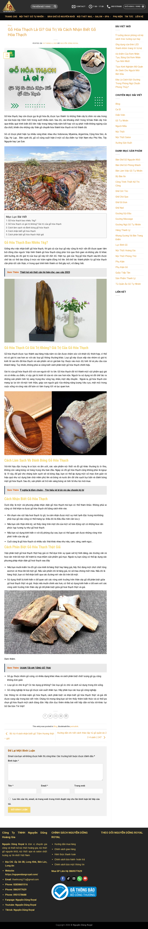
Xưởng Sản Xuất (123, 142)
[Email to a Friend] (55, 716)
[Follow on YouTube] (85, 878)
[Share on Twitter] (50, 716)
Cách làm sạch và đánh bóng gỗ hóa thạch (28, 227)
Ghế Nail (119, 207)
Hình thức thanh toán (65, 854)
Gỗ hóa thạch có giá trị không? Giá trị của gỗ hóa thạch (34, 224)
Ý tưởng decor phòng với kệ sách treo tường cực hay (129, 37)
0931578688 (19, 894)
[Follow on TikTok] (68, 878)
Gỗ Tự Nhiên (121, 120)
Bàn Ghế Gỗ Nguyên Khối (61, 16)
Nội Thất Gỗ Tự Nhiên (31, 16)
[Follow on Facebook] (62, 878)
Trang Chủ (11, 16)
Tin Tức (129, 16)
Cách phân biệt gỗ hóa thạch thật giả (26, 234)
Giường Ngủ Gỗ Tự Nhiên (128, 224)
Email (44, 786)
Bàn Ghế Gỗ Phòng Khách (128, 165)
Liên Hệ (139, 16)
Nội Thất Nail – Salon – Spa (93, 16)
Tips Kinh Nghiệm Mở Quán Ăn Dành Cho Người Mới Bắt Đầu (129, 70)
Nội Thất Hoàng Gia (125, 250)
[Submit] (55, 6)
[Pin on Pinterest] (60, 716)
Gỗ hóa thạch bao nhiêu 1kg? (22, 220)
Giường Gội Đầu (123, 213)
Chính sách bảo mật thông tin (69, 864)
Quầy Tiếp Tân (122, 272)
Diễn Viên (120, 115)
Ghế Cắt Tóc (121, 191)
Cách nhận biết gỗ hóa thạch (22, 231)
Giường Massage (124, 219)
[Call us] (79, 878)
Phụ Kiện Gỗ (121, 267)
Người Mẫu (121, 126)
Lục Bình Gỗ (121, 244)
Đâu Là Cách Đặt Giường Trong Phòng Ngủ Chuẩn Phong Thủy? (127, 83)
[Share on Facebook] (45, 716)
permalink (74, 726)
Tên (10, 786)
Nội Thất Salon (123, 137)
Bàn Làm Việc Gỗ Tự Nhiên (128, 170)
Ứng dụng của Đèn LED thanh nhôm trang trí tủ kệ (128, 46)
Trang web (79, 786)
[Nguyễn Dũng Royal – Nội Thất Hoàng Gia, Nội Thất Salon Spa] (14, 6)
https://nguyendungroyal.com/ (21, 874)
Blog (9, 25)
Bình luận (13, 761)
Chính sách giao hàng (65, 849)
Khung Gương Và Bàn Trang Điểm (129, 237)
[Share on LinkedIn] (66, 716)
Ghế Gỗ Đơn (121, 202)
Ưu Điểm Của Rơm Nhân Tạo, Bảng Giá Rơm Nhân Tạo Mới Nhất (127, 57)
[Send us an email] (73, 878)
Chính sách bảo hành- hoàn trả (69, 859)
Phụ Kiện (118, 16)
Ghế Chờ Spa (121, 196)
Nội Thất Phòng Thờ (125, 256)
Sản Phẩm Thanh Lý (125, 278)
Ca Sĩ (118, 109)
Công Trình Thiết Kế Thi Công (127, 183)
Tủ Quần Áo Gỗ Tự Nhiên (128, 284)
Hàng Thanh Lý (122, 230)
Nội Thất (120, 131)
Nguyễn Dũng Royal (69, 43)
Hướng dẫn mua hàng (65, 844)
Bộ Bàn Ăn (120, 176)
